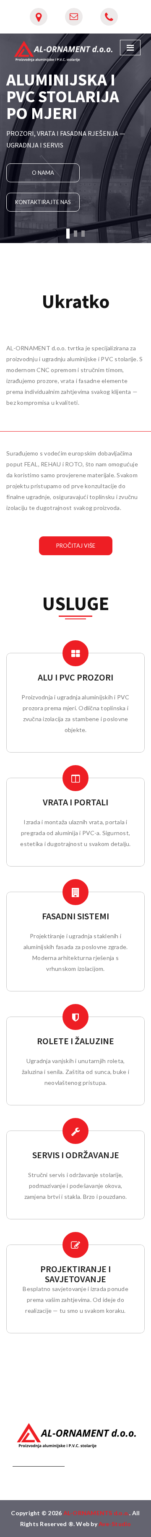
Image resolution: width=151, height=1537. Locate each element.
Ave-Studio (115, 1523)
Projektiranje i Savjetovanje (75, 1274)
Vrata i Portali (75, 802)
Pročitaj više (75, 545)
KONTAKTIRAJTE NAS (43, 202)
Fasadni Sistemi (75, 916)
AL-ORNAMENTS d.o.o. (96, 1512)
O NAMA (43, 172)
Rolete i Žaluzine (75, 1041)
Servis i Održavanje (75, 1155)
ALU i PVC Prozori (75, 677)
